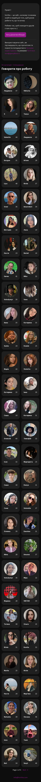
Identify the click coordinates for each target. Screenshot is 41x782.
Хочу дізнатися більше (15, 34)
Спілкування (18, 65)
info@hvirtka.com (21, 777)
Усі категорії (7, 65)
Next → (25, 770)
